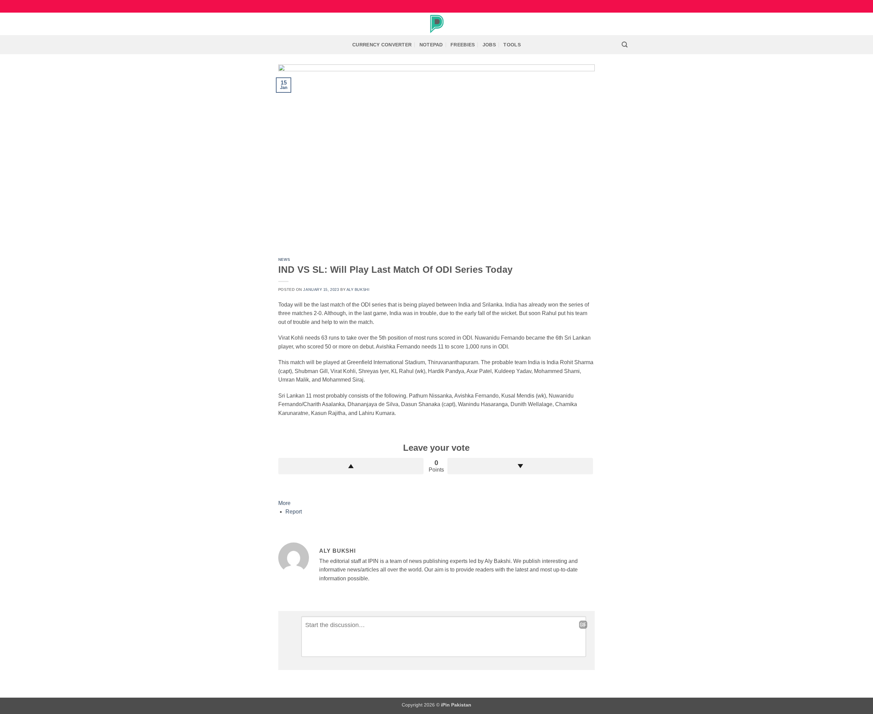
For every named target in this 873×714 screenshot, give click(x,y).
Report (293, 512)
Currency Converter (382, 44)
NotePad (431, 44)
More (284, 503)
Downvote (520, 466)
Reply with (583, 625)
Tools (511, 44)
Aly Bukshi (358, 289)
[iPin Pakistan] (436, 23)
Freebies (462, 44)
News (284, 259)
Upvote (351, 466)
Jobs (489, 44)
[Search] (624, 45)
